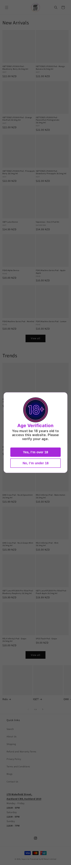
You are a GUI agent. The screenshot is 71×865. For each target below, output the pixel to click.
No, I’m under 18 (36, 463)
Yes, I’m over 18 (35, 452)
